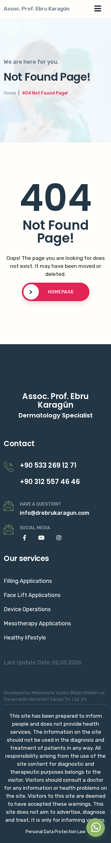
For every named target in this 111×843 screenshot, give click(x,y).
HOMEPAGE (51, 292)
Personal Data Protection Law (55, 831)
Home (10, 93)
